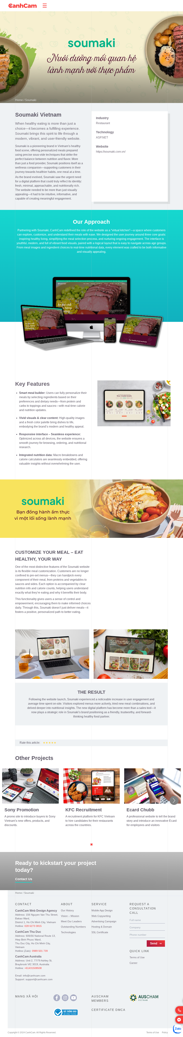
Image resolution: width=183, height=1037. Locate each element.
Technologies (68, 932)
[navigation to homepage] (22, 5)
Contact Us (23, 879)
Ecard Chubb (140, 809)
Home (19, 100)
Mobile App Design (102, 910)
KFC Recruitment (83, 809)
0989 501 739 (40, 950)
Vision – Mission (70, 915)
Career (133, 962)
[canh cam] (56, 997)
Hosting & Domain (102, 926)
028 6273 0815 (33, 926)
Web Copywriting (101, 915)
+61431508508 (33, 968)
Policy (165, 1032)
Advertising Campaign (104, 921)
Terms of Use (137, 957)
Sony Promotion (21, 809)
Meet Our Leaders (71, 921)
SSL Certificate (100, 932)
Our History (67, 910)
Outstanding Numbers (73, 926)
